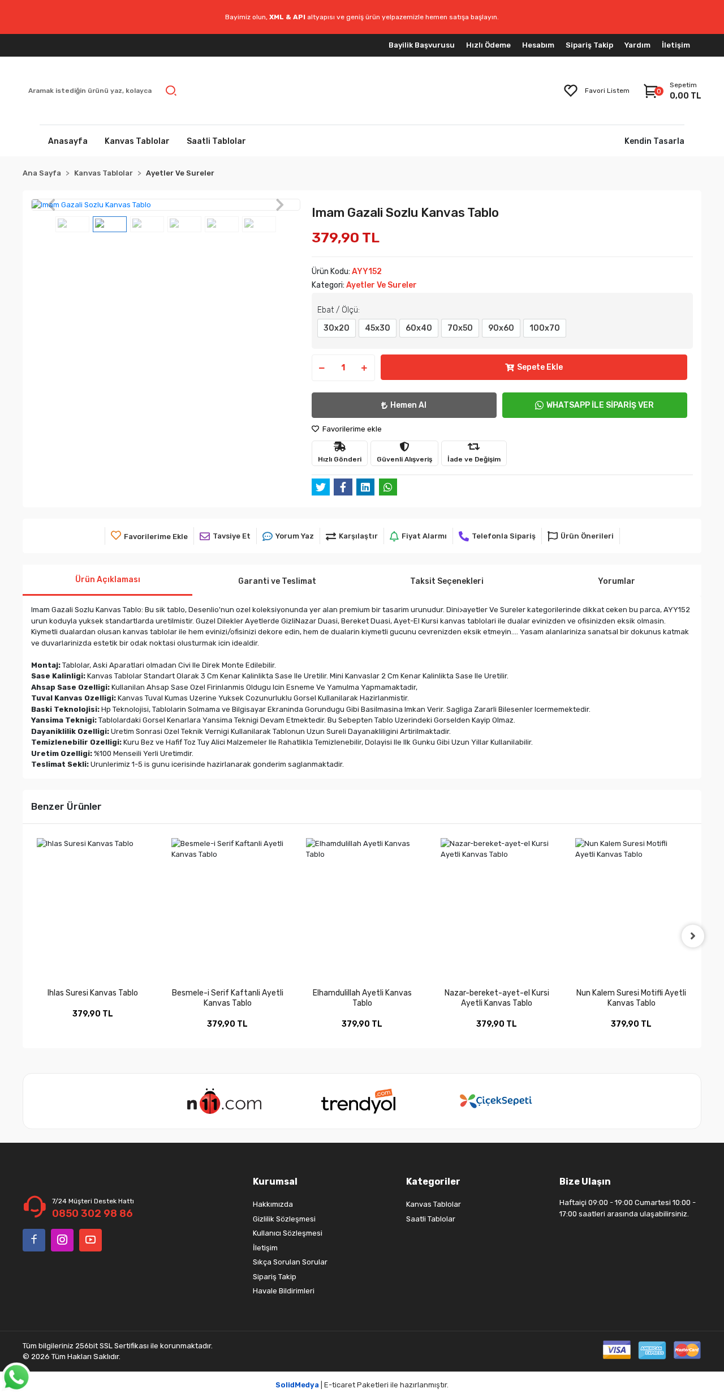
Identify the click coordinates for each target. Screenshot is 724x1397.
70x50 (460, 328)
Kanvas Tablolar (433, 1204)
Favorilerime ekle (351, 429)
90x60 (501, 328)
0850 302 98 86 (92, 1213)
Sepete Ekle (540, 367)
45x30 (377, 328)
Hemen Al (408, 405)
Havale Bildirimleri (283, 1291)
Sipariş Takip (589, 45)
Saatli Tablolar (430, 1219)
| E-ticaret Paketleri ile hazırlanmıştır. (362, 1385)
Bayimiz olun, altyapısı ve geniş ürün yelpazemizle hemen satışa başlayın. (362, 17)
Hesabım (538, 45)
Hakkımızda (273, 1204)
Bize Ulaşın (585, 1181)
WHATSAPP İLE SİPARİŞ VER (600, 405)
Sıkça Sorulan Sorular (290, 1262)
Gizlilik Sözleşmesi (284, 1219)
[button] (51, 205)
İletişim (676, 45)
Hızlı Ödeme (488, 45)
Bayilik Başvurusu (422, 45)
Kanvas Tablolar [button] (137, 141)
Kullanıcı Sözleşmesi (287, 1233)
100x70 (544, 328)
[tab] (107, 580)
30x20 (337, 328)
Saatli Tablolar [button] (216, 141)
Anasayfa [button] (68, 141)
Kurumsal (275, 1181)
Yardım (637, 45)
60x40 (419, 328)
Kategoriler (433, 1181)
